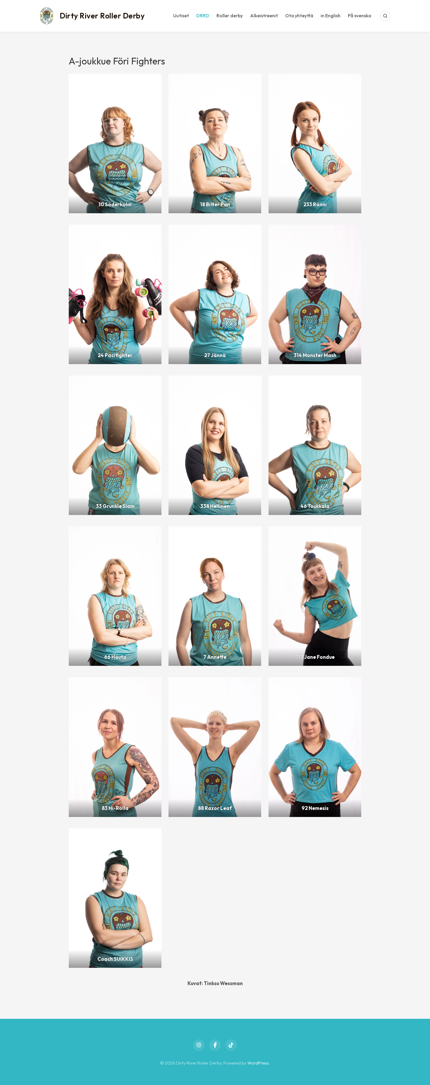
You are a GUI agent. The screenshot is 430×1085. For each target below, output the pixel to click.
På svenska (359, 15)
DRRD (202, 15)
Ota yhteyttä (299, 15)
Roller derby (229, 15)
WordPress (258, 1063)
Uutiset (181, 15)
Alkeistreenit (264, 15)
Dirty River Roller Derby (102, 16)
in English (330, 15)
